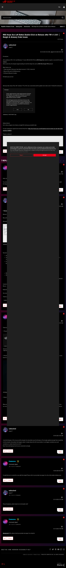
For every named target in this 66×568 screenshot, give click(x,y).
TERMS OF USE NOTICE (28, 554)
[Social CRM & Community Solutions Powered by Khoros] (60, 564)
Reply (60, 152)
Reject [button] (21, 155)
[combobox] (33, 18)
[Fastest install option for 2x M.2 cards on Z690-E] (63, 160)
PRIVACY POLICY (36, 554)
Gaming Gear (19, 26)
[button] (19, 100)
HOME (9, 549)
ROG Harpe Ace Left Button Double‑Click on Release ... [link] (44, 26)
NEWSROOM (15, 549)
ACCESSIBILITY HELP (24, 549)
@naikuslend (6, 533)
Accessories (27, 26)
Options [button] (62, 26)
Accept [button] (45, 155)
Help (59, 7)
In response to (15, 466)
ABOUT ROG (4, 549)
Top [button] (4, 564)
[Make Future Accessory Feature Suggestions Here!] (60, 160)
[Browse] (3, 7)
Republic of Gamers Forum (7, 26)
